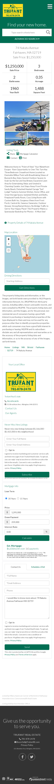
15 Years (24, 498)
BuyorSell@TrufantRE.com (28, 742)
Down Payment (11, 517)
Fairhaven (40, 347)
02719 (10, 350)
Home (7, 347)
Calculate (27, 538)
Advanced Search (26, 38)
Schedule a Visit (38, 567)
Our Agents (11, 413)
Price (7, 507)
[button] (48, 32)
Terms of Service (25, 655)
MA (23, 347)
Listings (15, 347)
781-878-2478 (12, 401)
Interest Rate (11, 527)
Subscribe (27, 474)
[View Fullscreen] (8, 250)
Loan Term (9, 491)
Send (27, 647)
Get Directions (27, 287)
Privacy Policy (15, 468)
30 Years (12, 498)
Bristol (30, 347)
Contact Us (11, 408)
